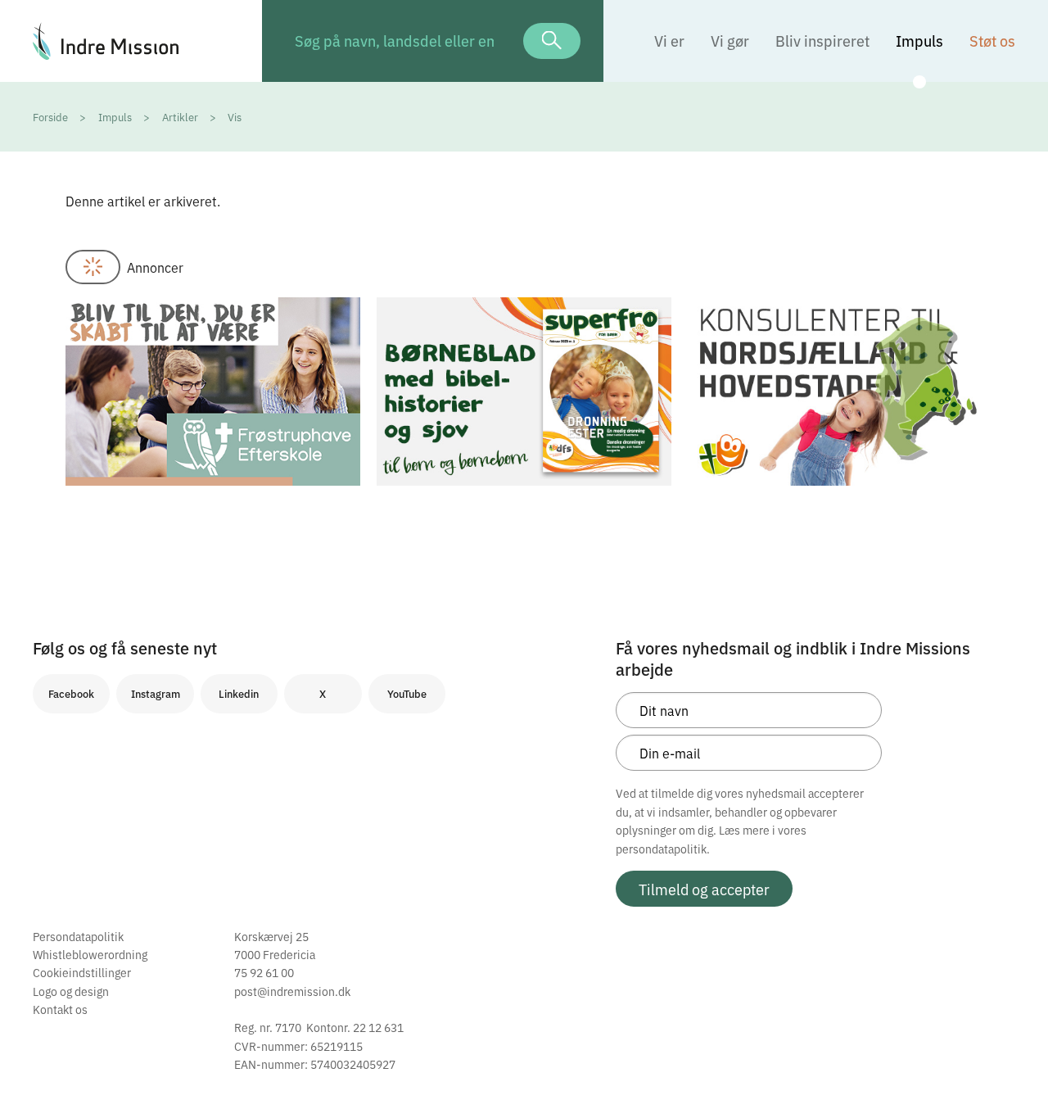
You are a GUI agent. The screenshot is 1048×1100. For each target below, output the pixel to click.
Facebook (71, 693)
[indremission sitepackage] (131, 41)
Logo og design (71, 991)
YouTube (407, 693)
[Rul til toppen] (1014, 1053)
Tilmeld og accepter (704, 888)
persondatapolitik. (663, 848)
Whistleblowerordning (90, 954)
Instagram (155, 693)
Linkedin (239, 693)
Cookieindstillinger (82, 972)
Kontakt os (60, 1009)
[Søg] (551, 41)
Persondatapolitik (78, 936)
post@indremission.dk (292, 991)
